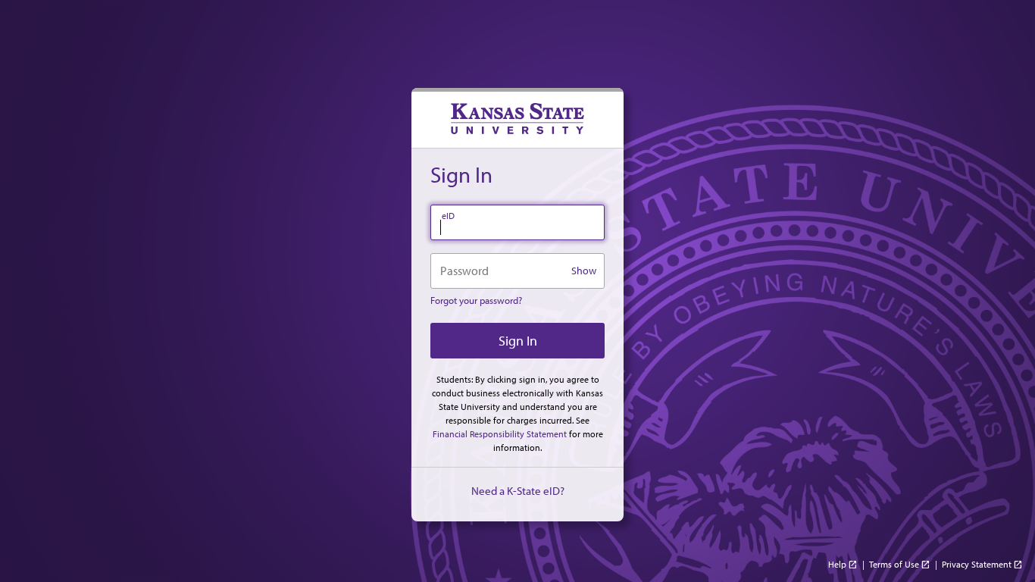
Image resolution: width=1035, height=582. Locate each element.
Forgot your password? (476, 300)
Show (583, 270)
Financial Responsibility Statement (500, 434)
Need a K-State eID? (517, 490)
